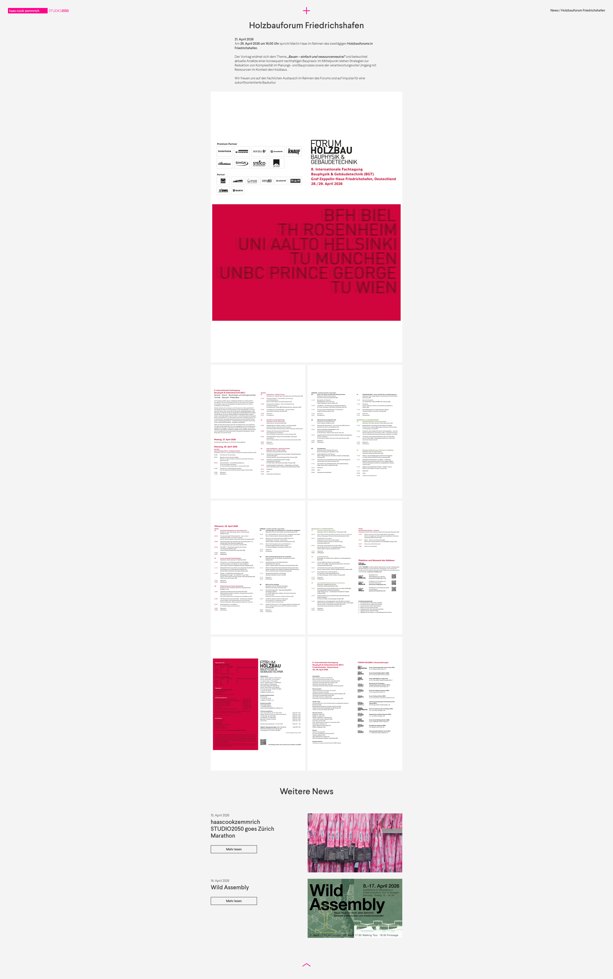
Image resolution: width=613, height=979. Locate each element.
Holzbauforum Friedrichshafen (583, 10)
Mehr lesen (234, 849)
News (554, 10)
